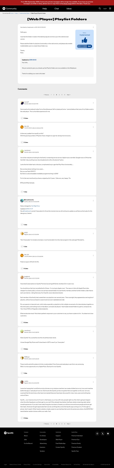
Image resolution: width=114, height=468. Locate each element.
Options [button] (93, 27)
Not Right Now (35, 206)
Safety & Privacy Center (15, 464)
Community (11, 8)
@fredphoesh (27, 211)
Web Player (59, 439)
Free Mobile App (60, 443)
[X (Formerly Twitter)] (103, 434)
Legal (5, 464)
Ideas (69, 8)
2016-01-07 (29, 209)
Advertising (43, 443)
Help (44, 8)
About (26, 436)
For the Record (28, 443)
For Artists (43, 436)
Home (11, 13)
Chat (56, 8)
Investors (42, 447)
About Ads (47, 464)
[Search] (99, 8)
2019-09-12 (32, 60)
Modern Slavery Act (66, 464)
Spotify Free (75, 451)
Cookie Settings (37, 464)
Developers (43, 439)
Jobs (25, 439)
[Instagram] (97, 434)
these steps (68, 4)
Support (58, 436)
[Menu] (110, 8)
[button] (82, 46)
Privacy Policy (27, 464)
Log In (105, 8)
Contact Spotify (60, 447)
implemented (85, 35)
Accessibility (55, 464)
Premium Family (76, 443)
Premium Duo (76, 439)
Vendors (42, 451)
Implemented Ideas (24, 13)
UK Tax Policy (77, 464)
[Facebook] (108, 434)
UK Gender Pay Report (88, 464)
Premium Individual (77, 436)
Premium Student (77, 447)
